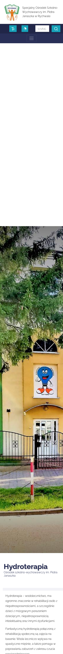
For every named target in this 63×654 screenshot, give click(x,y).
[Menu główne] (31, 38)
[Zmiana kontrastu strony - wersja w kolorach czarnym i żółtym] (25, 28)
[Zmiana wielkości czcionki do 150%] (13, 28)
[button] (56, 28)
